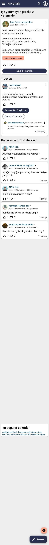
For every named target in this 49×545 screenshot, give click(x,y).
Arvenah (14, 3)
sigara (42, 434)
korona (5, 434)
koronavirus (23, 432)
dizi (16, 432)
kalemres (36, 434)
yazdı (12, 25)
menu (3, 4)
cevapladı (12, 88)
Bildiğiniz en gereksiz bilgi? (17, 193)
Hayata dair (24, 206)
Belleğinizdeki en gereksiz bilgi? (20, 212)
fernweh (13, 206)
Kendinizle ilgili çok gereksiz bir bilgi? (23, 231)
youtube (38, 432)
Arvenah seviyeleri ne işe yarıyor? (20, 153)
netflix (12, 432)
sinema (24, 434)
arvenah (17, 434)
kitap (33, 432)
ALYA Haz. (14, 147)
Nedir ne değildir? (25, 165)
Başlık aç (38, 539)
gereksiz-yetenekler (13, 58)
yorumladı (28, 123)
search (39, 4)
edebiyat (6, 432)
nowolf (12, 165)
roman (11, 434)
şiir (29, 432)
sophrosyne (15, 224)
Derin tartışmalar (23, 22)
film (29, 434)
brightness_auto (44, 530)
